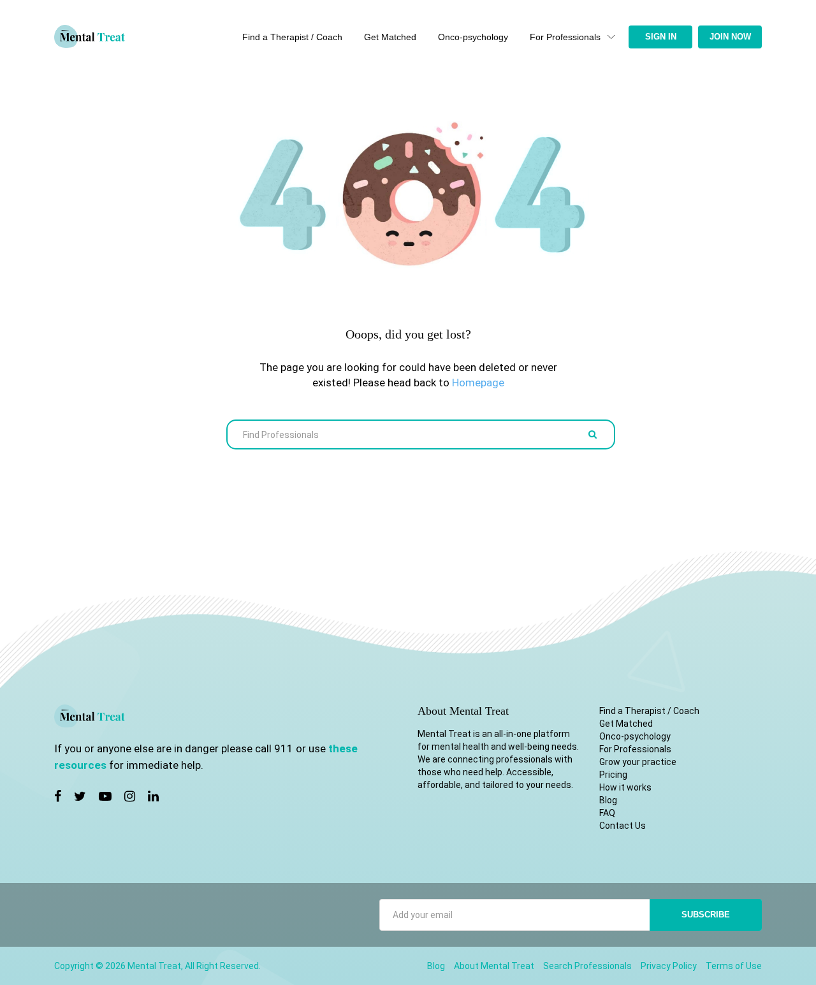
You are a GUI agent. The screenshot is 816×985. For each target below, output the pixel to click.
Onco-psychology (473, 37)
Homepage (478, 382)
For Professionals (565, 37)
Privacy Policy (669, 966)
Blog (608, 800)
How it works (625, 787)
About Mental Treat (494, 966)
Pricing (613, 775)
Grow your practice (637, 762)
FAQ (607, 813)
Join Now (730, 36)
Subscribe (705, 914)
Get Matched (390, 37)
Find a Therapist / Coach (292, 37)
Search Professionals (587, 966)
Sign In (660, 36)
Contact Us (622, 826)
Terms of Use (734, 966)
